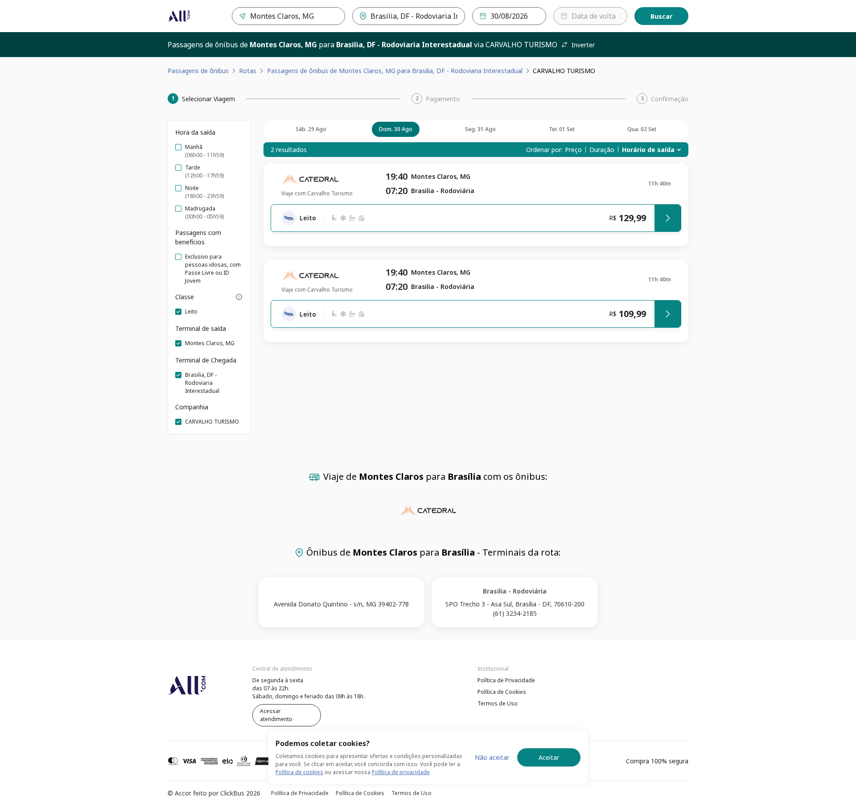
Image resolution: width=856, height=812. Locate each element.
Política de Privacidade (506, 680)
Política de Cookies (501, 692)
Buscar (661, 16)
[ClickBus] (192, 679)
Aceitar (549, 757)
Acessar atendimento (276, 715)
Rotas (247, 70)
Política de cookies (299, 772)
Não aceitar (492, 757)
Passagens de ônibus (198, 70)
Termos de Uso (497, 703)
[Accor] (179, 16)
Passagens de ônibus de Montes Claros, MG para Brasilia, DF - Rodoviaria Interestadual (395, 70)
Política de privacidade (401, 772)
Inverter (583, 45)
